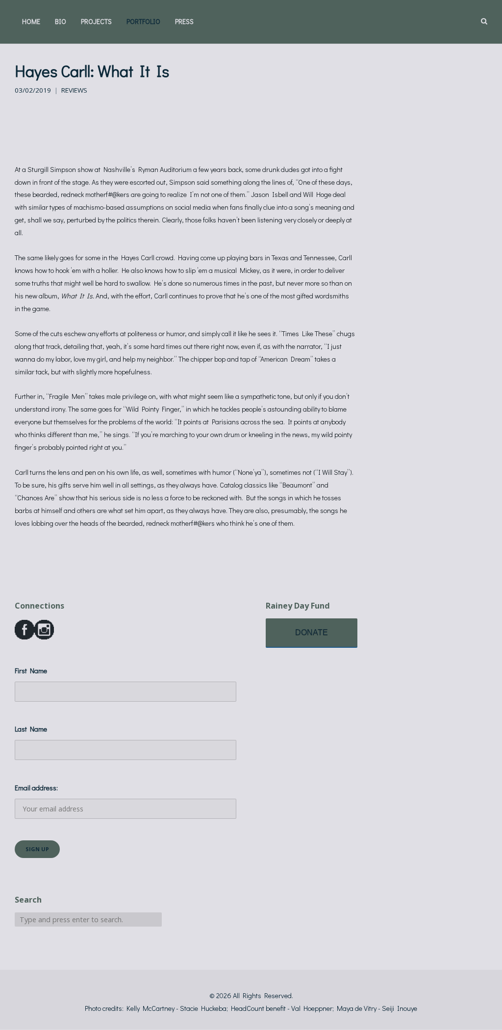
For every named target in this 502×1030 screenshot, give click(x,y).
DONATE (311, 632)
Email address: (36, 787)
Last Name (31, 729)
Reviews (74, 90)
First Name (31, 670)
